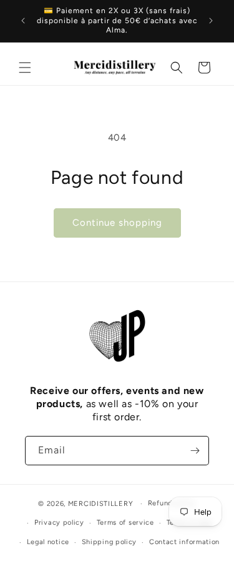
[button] (25, 67)
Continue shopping (117, 222)
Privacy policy (59, 522)
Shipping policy (109, 542)
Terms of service (125, 522)
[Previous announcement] (23, 20)
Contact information (184, 542)
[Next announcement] (211, 20)
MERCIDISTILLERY (101, 504)
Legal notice (48, 542)
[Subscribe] (194, 450)
